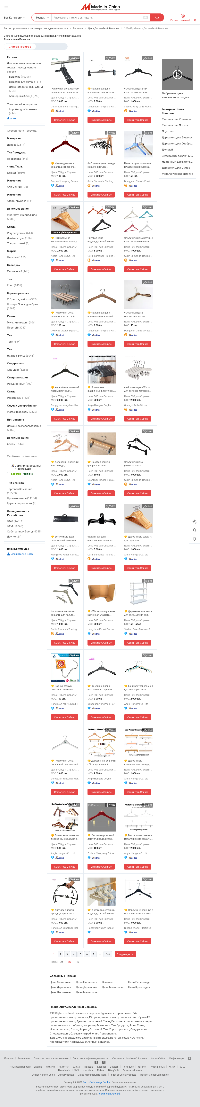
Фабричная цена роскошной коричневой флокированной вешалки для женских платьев (101, 314)
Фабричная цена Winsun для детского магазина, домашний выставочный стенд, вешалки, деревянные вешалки (137, 389)
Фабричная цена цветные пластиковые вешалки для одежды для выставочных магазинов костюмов (138, 239)
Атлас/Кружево (20, 201)
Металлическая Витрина (177, 173)
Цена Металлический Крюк (62, 982)
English (38, 1066)
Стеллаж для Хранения (177, 119)
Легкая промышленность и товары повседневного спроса (24, 67)
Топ (14, 341)
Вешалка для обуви (25, 81)
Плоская (17, 257)
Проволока (17, 158)
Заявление (24, 1058)
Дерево (16, 144)
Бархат (16, 172)
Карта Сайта (158, 1058)
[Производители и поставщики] (100, 7)
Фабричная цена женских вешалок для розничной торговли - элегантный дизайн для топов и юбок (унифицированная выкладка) (65, 90)
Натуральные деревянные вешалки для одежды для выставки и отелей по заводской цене (65, 239)
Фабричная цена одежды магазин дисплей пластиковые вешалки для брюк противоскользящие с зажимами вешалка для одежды (101, 165)
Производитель (22, 498)
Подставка (168, 131)
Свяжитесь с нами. (22, 554)
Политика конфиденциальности (90, 1058)
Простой (17, 327)
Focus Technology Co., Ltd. (97, 1082)
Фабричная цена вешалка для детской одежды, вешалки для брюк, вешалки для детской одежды (63, 314)
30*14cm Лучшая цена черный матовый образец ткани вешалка (64, 538)
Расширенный (19, 383)
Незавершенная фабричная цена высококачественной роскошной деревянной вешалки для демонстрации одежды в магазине (101, 463)
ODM (15, 521)
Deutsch (114, 1066)
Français (88, 1066)
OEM (15, 526)
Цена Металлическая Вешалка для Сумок (114, 987)
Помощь (8, 1058)
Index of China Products (123, 1074)
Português (128, 1066)
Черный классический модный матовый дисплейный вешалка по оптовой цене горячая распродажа (65, 389)
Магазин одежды (22, 412)
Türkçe (100, 1070)
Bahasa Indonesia (132, 1070)
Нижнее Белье (20, 355)
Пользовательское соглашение (51, 1058)
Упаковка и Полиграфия (22, 104)
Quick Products (66, 1074)
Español (101, 1066)
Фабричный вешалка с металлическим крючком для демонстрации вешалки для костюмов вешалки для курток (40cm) (138, 911)
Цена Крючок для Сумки (140, 987)
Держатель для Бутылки (177, 137)
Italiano (142, 1066)
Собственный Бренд (24, 531)
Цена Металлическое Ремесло (88, 992)
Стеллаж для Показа (175, 125)
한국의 (172, 1066)
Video (76, 57)
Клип (14, 285)
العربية (183, 1066)
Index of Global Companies (154, 1074)
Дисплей (167, 149)
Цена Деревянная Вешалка (62, 987)
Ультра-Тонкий (18, 243)
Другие (11, 118)
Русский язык (157, 1066)
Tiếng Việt (113, 1070)
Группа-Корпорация (22, 503)
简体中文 (50, 1066)
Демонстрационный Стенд (26, 89)
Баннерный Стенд (24, 96)
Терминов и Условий (109, 1093)
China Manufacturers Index (92, 1074)
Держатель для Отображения (180, 143)
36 (69, 962)
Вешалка (107, 982)
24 (61, 961)
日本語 (76, 1066)
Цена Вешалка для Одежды (140, 982)
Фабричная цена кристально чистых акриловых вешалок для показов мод (137, 314)
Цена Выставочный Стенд (62, 992)
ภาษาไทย (88, 1070)
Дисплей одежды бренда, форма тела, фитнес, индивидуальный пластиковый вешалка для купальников (65, 911)
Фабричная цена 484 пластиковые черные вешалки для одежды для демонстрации (138, 90)
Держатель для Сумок (176, 167)
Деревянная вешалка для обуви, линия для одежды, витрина (138, 613)
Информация (176, 1058)
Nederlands (64, 1070)
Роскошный (18, 397)
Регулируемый (20, 233)
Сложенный (18, 271)
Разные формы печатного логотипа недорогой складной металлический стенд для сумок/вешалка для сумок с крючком (65, 687)
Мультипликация (21, 322)
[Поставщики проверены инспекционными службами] (24, 467)
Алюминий (17, 187)
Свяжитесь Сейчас (64, 119)
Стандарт (17, 369)
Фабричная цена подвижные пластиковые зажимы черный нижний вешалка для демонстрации (101, 90)
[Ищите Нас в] (103, 1062)
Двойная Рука (19, 238)
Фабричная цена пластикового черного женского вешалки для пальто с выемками (100, 687)
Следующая (124, 954)
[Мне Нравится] (96, 1062)
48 (77, 961)
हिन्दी (76, 1070)
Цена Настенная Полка (88, 982)
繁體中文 (64, 1066)
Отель (15, 444)
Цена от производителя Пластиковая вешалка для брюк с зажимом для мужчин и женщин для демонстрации (137, 165)
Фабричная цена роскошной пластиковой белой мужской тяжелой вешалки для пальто (64, 762)
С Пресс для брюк (22, 299)
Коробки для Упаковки (23, 111)
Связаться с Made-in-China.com (129, 1058)
